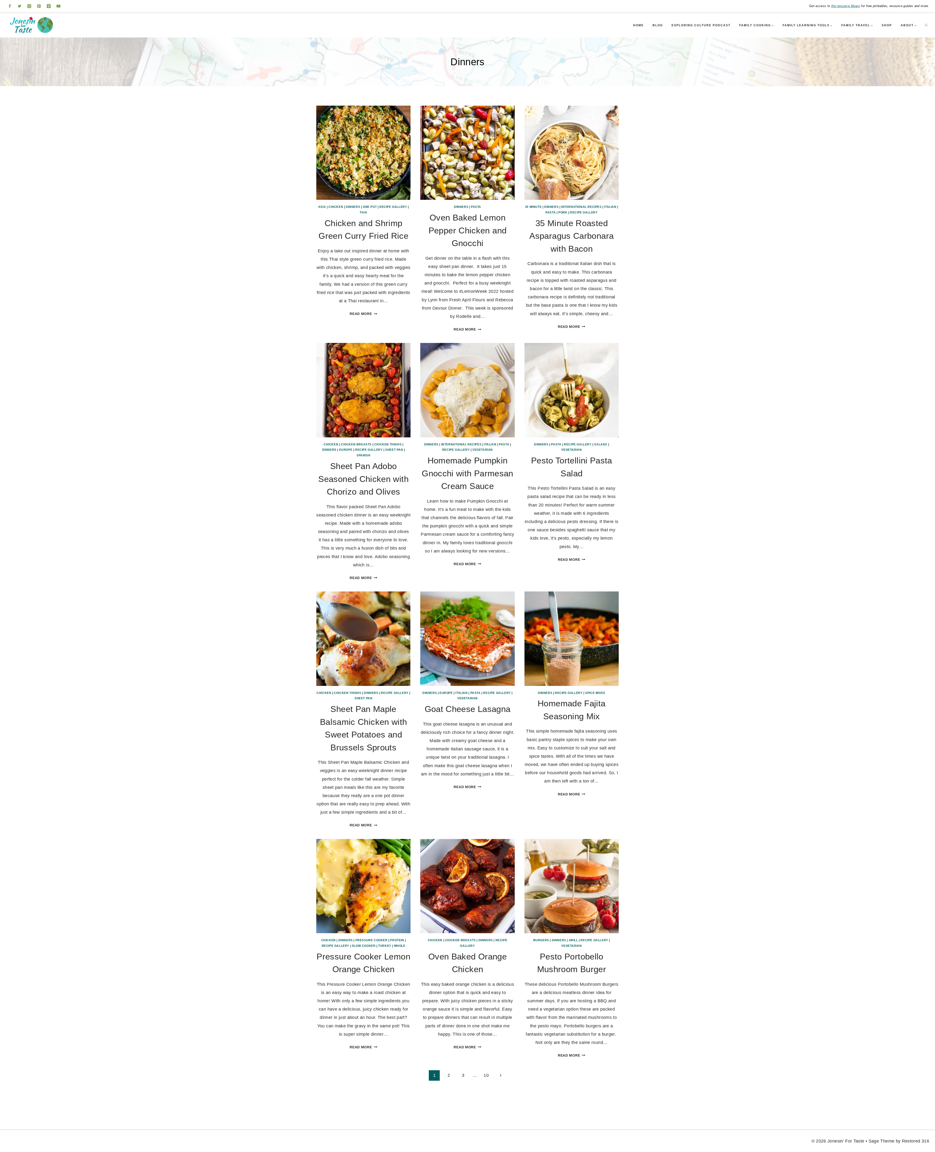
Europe (346, 450)
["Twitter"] (19, 6)
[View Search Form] (926, 25)
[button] (772, 25)
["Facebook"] (10, 6)
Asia (322, 207)
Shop (887, 25)
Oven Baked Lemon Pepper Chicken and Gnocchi (467, 230)
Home (638, 25)
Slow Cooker (364, 946)
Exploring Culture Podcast (701, 25)
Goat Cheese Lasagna (468, 709)
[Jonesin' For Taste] (30, 25)
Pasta (476, 207)
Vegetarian (482, 450)
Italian (610, 207)
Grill (573, 940)
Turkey (384, 946)
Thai (363, 212)
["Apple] (49, 6)
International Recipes (581, 207)
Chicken (335, 207)
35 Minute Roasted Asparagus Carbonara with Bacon (571, 235)
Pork (562, 212)
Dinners (353, 207)
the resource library (845, 6)
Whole (399, 946)
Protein (397, 940)
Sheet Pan (394, 450)
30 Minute (533, 207)
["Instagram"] (29, 6)
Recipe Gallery (393, 207)
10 (486, 1075)
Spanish (363, 455)
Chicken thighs (388, 444)
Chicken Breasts (356, 444)
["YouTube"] (58, 6)
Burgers (541, 940)
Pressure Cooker (371, 940)
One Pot (370, 207)
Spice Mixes (595, 693)
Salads (600, 444)
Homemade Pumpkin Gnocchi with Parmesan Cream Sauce (467, 473)
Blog (658, 25)
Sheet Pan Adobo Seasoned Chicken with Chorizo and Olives (363, 478)
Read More (363, 314)
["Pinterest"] (39, 6)
